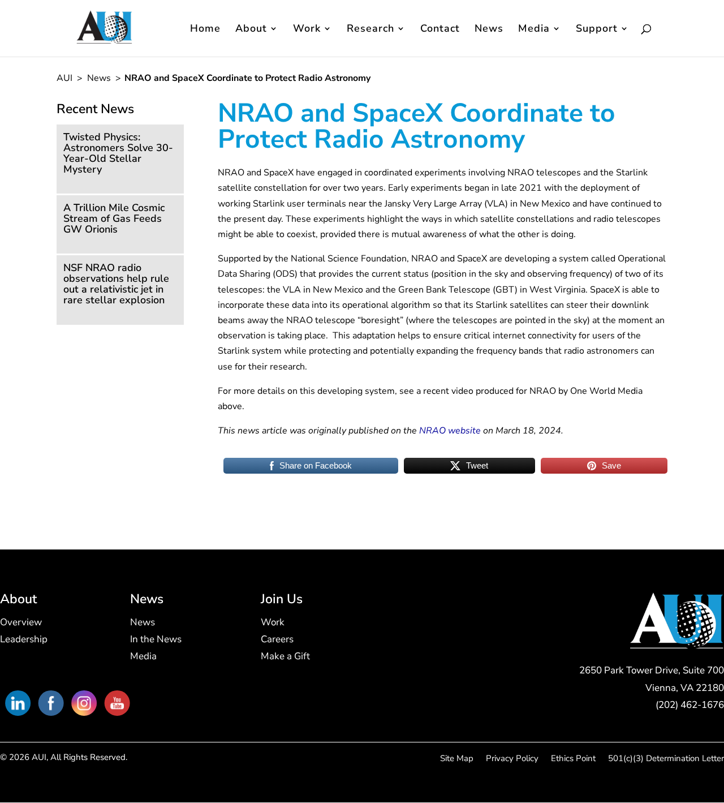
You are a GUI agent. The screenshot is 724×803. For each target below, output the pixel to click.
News (489, 29)
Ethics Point (573, 759)
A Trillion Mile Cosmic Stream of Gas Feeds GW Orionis (114, 218)
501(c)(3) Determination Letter (666, 759)
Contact (440, 29)
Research (370, 29)
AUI (66, 78)
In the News (156, 640)
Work (307, 29)
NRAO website (450, 430)
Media (534, 29)
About (251, 29)
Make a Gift (285, 657)
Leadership (24, 640)
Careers (277, 640)
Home (205, 29)
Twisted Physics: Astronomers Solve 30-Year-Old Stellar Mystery (118, 153)
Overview (21, 624)
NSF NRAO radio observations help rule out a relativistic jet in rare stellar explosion (116, 284)
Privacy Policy (512, 759)
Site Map (456, 759)
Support (597, 29)
